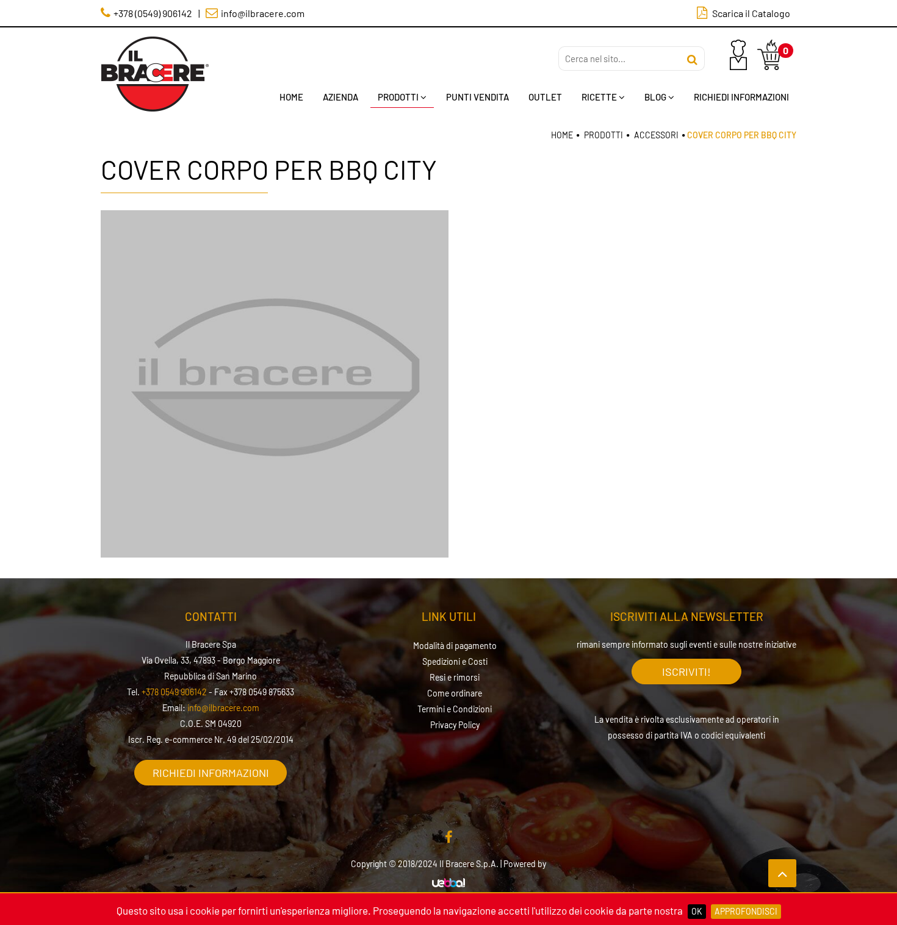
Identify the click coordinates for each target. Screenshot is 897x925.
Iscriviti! (686, 671)
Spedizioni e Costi (455, 661)
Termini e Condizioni (454, 709)
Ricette (599, 96)
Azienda (340, 96)
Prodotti (398, 96)
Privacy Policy (455, 725)
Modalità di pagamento (455, 645)
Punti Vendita (477, 96)
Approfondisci (746, 911)
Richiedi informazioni (211, 772)
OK (696, 911)
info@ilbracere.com (223, 708)
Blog (655, 96)
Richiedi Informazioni (741, 96)
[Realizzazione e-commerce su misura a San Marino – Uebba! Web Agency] (448, 883)
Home (291, 96)
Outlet (545, 96)
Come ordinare (454, 693)
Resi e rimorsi (455, 677)
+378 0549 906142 (174, 692)
